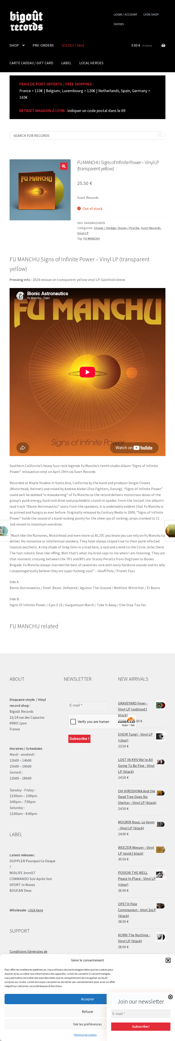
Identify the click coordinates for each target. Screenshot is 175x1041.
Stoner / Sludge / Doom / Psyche (116, 228)
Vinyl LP (82, 233)
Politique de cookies (85, 1034)
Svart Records (151, 228)
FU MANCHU (91, 238)
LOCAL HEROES (91, 63)
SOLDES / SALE (73, 45)
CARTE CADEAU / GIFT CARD (31, 63)
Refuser (87, 1011)
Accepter (87, 999)
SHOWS (119, 24)
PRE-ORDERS (43, 45)
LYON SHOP (151, 14)
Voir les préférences (87, 1024)
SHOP (14, 45)
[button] (168, 960)
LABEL (66, 63)
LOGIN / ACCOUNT (125, 14)
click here (35, 910)
